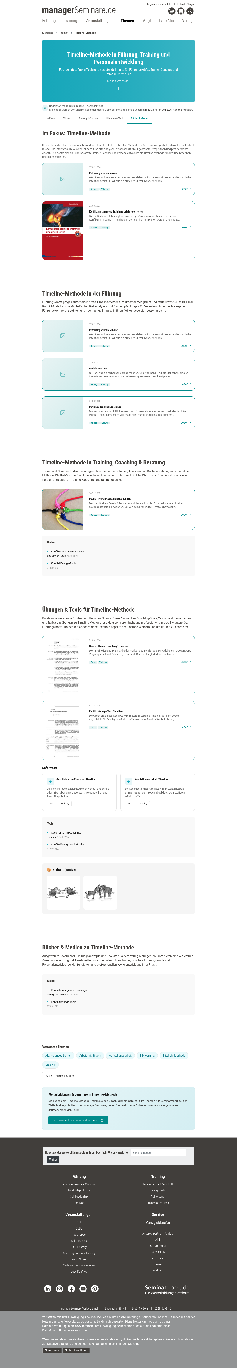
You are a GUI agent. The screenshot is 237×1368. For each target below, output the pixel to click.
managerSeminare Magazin (79, 1184)
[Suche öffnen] (190, 11)
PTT (79, 1222)
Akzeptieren (52, 1350)
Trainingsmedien (157, 1190)
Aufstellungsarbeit (120, 1055)
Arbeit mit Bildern (90, 1055)
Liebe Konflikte (79, 1271)
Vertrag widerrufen (158, 1223)
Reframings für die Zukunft (103, 173)
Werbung (158, 1270)
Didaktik (50, 1065)
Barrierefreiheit (157, 1246)
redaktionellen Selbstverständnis (163, 109)
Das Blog (79, 1203)
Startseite (47, 32)
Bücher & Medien (140, 118)
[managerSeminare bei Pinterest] (94, 1288)
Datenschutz (158, 1252)
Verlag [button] (187, 20)
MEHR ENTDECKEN (118, 81)
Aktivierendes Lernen (58, 1055)
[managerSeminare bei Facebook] (71, 1288)
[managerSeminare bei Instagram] (59, 1288)
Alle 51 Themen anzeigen (60, 1075)
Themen (63, 32)
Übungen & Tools (115, 118)
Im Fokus (50, 118)
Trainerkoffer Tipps (158, 1203)
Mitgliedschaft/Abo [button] (158, 20)
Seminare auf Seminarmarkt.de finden (76, 1120)
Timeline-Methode (85, 32)
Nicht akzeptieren (76, 1350)
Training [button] (70, 20)
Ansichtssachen (98, 368)
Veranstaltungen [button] (99, 20)
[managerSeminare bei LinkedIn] (47, 1288)
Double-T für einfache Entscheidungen (110, 499)
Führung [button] (49, 20)
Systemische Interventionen (79, 1265)
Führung (67, 118)
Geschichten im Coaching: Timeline (108, 646)
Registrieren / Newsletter (160, 4)
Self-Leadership (79, 1196)
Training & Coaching (89, 118)
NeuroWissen (79, 1259)
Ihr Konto (185, 4)
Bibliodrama (147, 1055)
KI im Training (79, 1241)
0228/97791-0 (163, 1308)
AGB (158, 1239)
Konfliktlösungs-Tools (63, 563)
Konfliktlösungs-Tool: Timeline (106, 711)
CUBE (79, 1228)
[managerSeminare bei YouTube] (83, 1288)
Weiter (53, 1159)
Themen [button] (127, 20)
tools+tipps (79, 1234)
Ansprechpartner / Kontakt (158, 1233)
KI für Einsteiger (79, 1247)
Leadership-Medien (79, 1190)
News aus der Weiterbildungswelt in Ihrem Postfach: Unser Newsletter (87, 1152)
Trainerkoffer (158, 1196)
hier (135, 1344)
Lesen (184, 189)
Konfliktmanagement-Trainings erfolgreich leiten (116, 211)
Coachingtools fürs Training (79, 1253)
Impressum (157, 1258)
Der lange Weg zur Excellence (105, 407)
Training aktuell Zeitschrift (158, 1184)
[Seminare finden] (167, 1290)
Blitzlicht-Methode (174, 1055)
